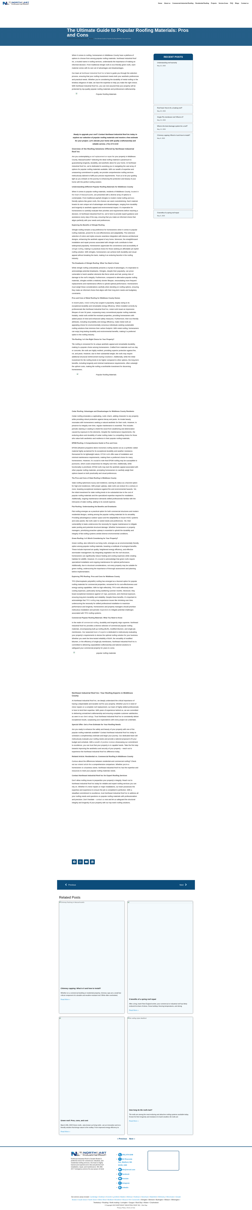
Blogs (237, 3)
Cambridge (94, 1197)
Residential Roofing (202, 3)
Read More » (65, 999)
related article (83, 764)
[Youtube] (86, 861)
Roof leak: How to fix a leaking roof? (169, 108)
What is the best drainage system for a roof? (172, 126)
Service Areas (223, 3)
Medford (110, 1200)
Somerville (136, 1200)
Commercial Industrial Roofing (182, 3)
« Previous (122, 1139)
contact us (100, 800)
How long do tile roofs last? (140, 1110)
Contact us (245, 3)
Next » (132, 1139)
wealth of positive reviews (105, 742)
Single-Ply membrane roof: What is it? (170, 117)
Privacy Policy (121, 1208)
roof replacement (98, 157)
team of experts (100, 632)
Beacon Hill (127, 1200)
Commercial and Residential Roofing (77, 38)
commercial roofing (91, 623)
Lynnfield (116, 1197)
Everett (108, 1197)
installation (108, 357)
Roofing (91, 38)
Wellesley (161, 1197)
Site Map (144, 1205)
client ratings (88, 717)
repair (109, 157)
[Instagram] (80, 861)
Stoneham (144, 1197)
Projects (214, 3)
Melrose (129, 1197)
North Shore (92, 1200)
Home (160, 3)
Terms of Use (131, 1208)
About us (167, 3)
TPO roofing (91, 600)
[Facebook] (74, 861)
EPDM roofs (105, 454)
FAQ (231, 3)
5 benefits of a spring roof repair (168, 213)
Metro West (102, 1200)
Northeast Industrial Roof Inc (93, 73)
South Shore (82, 1200)
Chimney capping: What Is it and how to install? (173, 135)
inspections (104, 610)
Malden (123, 1197)
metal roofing (90, 303)
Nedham (137, 1197)
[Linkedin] (92, 861)
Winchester (170, 1197)
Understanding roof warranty (167, 63)
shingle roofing (77, 249)
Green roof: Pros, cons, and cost (74, 1121)
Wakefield (153, 1197)
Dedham (102, 1197)
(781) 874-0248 (112, 144)
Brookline (118, 1200)
